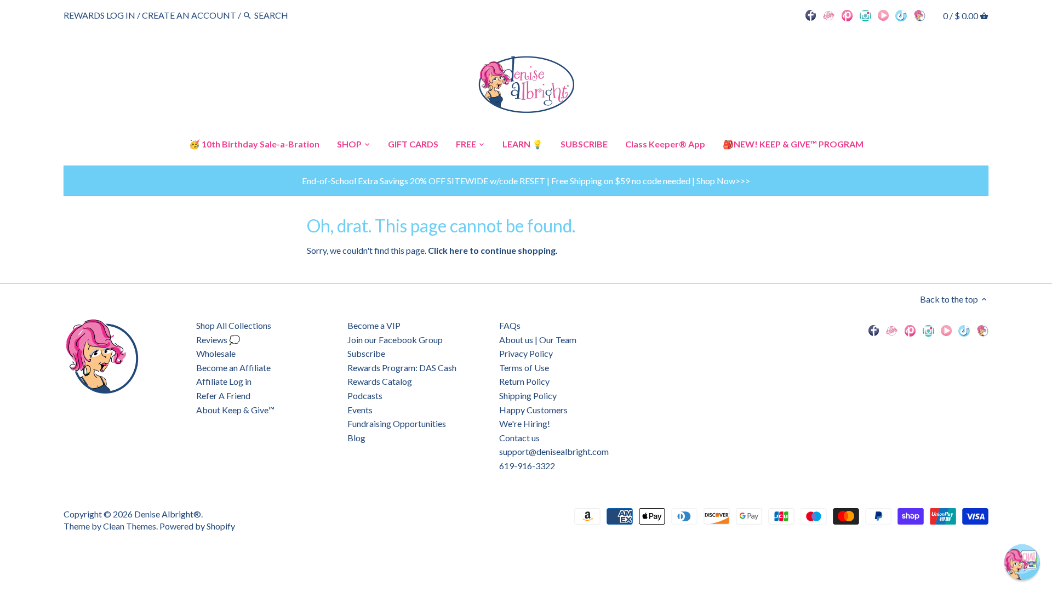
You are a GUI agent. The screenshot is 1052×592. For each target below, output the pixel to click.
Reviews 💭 (218, 339)
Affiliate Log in (223, 381)
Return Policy (524, 381)
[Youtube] (883, 14)
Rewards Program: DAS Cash (401, 367)
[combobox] (284, 15)
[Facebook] (810, 14)
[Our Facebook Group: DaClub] (828, 14)
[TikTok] (901, 14)
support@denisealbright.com (554, 451)
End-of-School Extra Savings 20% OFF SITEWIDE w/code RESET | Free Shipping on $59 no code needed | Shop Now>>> (526, 180)
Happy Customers (533, 410)
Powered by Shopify (197, 526)
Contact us (519, 437)
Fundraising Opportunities (396, 423)
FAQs (510, 325)
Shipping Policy (528, 395)
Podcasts (364, 395)
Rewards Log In (99, 15)
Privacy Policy (526, 353)
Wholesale (216, 353)
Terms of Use (524, 367)
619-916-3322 (527, 465)
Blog (356, 437)
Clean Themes (129, 526)
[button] (1022, 562)
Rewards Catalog (379, 381)
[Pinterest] (847, 14)
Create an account (189, 15)
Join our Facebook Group (395, 339)
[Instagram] (865, 14)
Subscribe (366, 353)
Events (360, 410)
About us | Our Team (537, 339)
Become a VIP (374, 325)
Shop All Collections (233, 325)
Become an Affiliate (233, 367)
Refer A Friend (223, 395)
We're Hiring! (524, 423)
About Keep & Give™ (235, 410)
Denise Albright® (167, 514)
